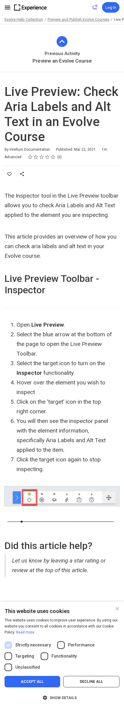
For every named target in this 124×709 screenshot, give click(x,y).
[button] (62, 698)
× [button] (117, 608)
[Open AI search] (95, 7)
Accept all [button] (32, 682)
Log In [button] (110, 7)
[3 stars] (42, 157)
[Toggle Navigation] (8, 7)
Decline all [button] (91, 682)
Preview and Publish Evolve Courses (78, 19)
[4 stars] (47, 157)
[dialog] (62, 655)
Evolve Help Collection (24, 19)
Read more (25, 632)
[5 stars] (53, 157)
